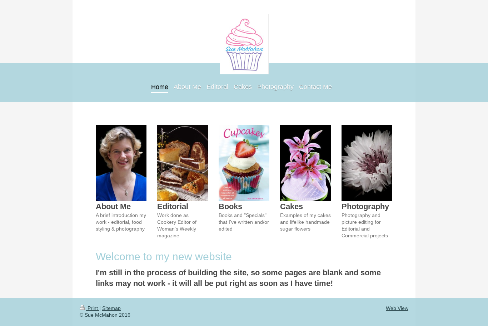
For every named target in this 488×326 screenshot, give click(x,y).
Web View (397, 308)
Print (92, 308)
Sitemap (111, 308)
